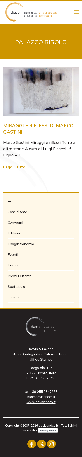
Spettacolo (16, 286)
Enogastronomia (21, 244)
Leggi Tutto (14, 166)
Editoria (14, 233)
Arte (11, 201)
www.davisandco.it (41, 402)
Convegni (15, 222)
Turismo (14, 297)
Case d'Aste (17, 212)
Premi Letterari (19, 276)
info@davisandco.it (41, 397)
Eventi (13, 254)
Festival (14, 265)
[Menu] (76, 12)
